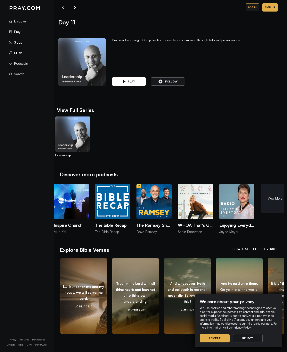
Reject (247, 338)
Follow (171, 81)
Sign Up (270, 7)
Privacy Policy (242, 327)
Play (131, 81)
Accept (215, 338)
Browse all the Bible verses (255, 249)
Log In (252, 7)
